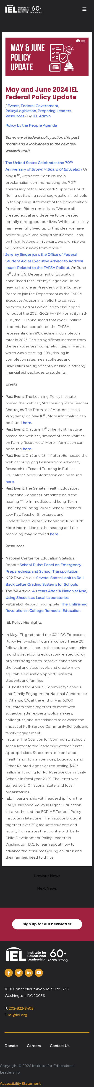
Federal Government (39, 106)
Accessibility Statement (20, 1083)
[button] (47, 924)
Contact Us (59, 1046)
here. (27, 423)
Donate (11, 1046)
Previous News (47, 876)
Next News (47, 888)
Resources (14, 116)
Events (13, 106)
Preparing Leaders (54, 111)
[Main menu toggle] (84, 9)
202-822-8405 (21, 1008)
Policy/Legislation (20, 111)
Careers (34, 1046)
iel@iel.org (17, 1015)
